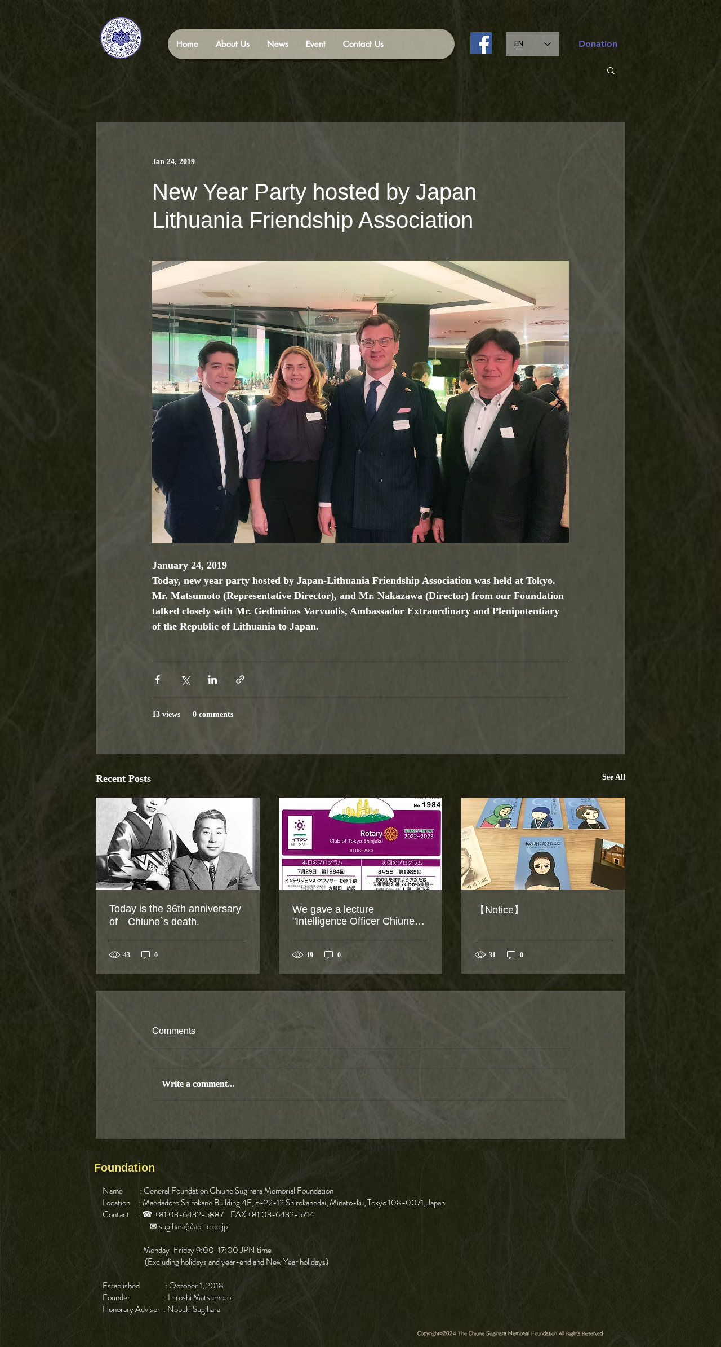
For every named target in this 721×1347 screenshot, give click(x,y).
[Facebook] (481, 43)
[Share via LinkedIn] (212, 679)
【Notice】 (499, 909)
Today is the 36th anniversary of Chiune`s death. (175, 915)
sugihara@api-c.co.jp (193, 1226)
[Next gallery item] (555, 402)
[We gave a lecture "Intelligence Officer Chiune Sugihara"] (361, 844)
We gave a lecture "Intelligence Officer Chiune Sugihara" (353, 915)
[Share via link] (240, 679)
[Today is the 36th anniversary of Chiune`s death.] (178, 844)
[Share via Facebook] (157, 679)
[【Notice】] (543, 844)
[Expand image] (360, 402)
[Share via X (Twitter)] (185, 679)
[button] (611, 69)
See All (613, 777)
